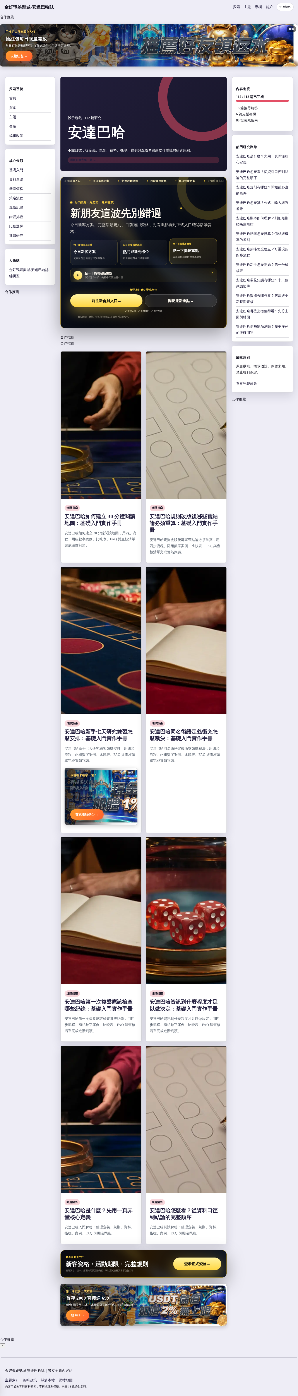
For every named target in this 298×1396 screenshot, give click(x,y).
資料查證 (16, 179)
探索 (236, 7)
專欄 (258, 7)
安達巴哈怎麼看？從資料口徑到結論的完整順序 (262, 175)
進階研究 (16, 235)
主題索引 (12, 1380)
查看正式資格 (197, 1264)
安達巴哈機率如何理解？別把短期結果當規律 (262, 221)
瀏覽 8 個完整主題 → (83, 160)
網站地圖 (66, 1380)
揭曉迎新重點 (181, 301)
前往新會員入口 (106, 301)
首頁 (12, 98)
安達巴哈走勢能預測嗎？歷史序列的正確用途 (262, 329)
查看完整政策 (246, 383)
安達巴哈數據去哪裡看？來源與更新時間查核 (262, 299)
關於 (269, 7)
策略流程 (16, 198)
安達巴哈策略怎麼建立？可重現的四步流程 (262, 252)
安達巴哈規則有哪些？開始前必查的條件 (262, 190)
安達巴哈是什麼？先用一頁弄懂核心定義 (262, 159)
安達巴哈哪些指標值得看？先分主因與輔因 (262, 314)
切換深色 (285, 7)
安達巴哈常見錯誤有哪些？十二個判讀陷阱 (262, 283)
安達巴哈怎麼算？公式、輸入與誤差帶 (262, 206)
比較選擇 (16, 226)
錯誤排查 (16, 217)
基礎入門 (16, 170)
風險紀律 (16, 207)
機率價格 (16, 189)
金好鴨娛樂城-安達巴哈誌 (29, 7)
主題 (247, 7)
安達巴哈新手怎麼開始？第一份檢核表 (262, 268)
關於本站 (48, 1380)
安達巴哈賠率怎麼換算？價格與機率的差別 (262, 237)
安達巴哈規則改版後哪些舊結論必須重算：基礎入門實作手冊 (184, 523)
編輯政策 (16, 136)
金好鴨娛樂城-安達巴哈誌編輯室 (29, 273)
